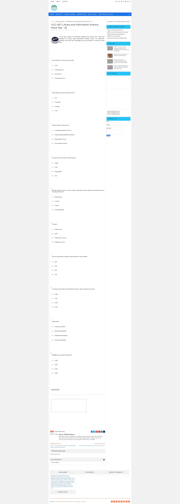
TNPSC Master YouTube (105, 14)
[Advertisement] (118, 99)
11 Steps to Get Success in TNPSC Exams (117, 38)
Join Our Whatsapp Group (113, 114)
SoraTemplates (59, 501)
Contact (65, 1)
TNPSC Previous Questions (113, 36)
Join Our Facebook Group (113, 111)
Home (52, 1)
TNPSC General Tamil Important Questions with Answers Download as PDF (120, 61)
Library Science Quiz (60, 21)
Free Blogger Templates (80, 501)
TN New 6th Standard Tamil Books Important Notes (120, 55)
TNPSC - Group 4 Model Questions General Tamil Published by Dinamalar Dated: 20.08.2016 (121, 49)
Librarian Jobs (81, 14)
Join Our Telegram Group (113, 112)
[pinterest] (129, 1)
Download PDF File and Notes (112, 21)
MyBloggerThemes (68, 501)
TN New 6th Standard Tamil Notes (115, 30)
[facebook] (117, 1)
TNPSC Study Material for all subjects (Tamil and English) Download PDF (121, 67)
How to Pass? (92, 14)
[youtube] (127, 1)
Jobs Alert (59, 14)
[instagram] (121, 1)
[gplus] (120, 1)
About (58, 1)
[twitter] (116, 1)
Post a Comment (55, 462)
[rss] (123, 1)
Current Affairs (69, 14)
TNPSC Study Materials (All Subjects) (116, 34)
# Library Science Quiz (60, 431)
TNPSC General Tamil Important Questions (117, 32)
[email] (125, 1)
